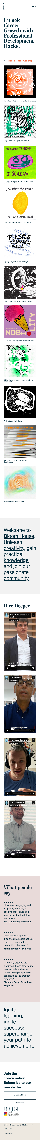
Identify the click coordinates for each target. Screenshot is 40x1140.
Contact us (8, 1129)
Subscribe (20, 1103)
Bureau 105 (29, 1125)
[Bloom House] (4, 6)
